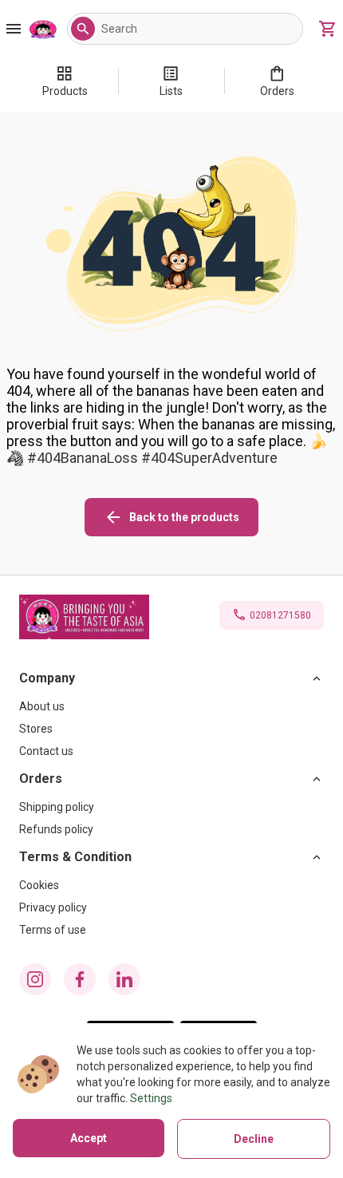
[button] (83, 29)
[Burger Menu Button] (13, 29)
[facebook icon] (80, 979)
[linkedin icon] (124, 979)
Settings (151, 1098)
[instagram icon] (35, 979)
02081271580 (280, 615)
